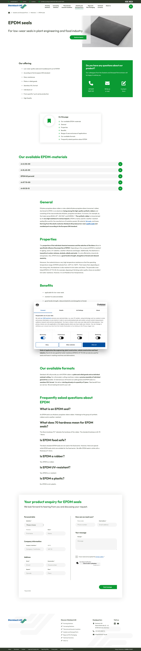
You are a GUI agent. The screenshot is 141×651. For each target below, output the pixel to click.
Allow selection (70, 344)
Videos (9, 649)
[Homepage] (17, 6)
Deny (47, 344)
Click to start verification (90, 563)
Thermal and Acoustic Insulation (71, 629)
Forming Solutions (68, 623)
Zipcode (28, 569)
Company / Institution (31, 545)
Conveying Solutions (68, 626)
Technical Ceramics (68, 638)
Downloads (16, 649)
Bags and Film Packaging (70, 635)
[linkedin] (115, 623)
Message (79, 536)
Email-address (102, 521)
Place (49, 569)
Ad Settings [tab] (79, 310)
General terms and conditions (66, 649)
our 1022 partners (45, 318)
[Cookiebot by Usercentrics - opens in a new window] (98, 305)
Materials (33, 12)
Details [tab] (61, 310)
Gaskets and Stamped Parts (20, 12)
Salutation (28, 521)
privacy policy (100, 557)
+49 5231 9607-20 (91, 90)
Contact (23, 649)
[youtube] (118, 623)
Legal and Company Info (33, 649)
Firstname (28, 529)
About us (65, 640)
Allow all (94, 344)
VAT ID (49, 545)
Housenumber (51, 561)
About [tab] (98, 310)
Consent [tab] (42, 310)
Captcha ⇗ (96, 565)
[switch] (61, 338)
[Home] (9, 13)
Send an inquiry (78, 37)
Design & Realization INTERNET (124, 649)
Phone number (80, 521)
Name (49, 529)
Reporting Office (45, 649)
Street (28, 561)
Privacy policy (54, 649)
